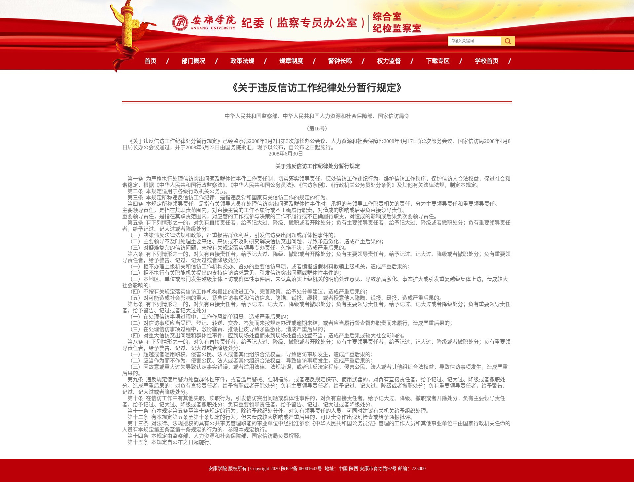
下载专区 (438, 61)
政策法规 (242, 61)
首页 (151, 61)
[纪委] (262, 24)
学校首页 (487, 61)
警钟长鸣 (340, 61)
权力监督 (389, 61)
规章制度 (291, 61)
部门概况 (193, 61)
